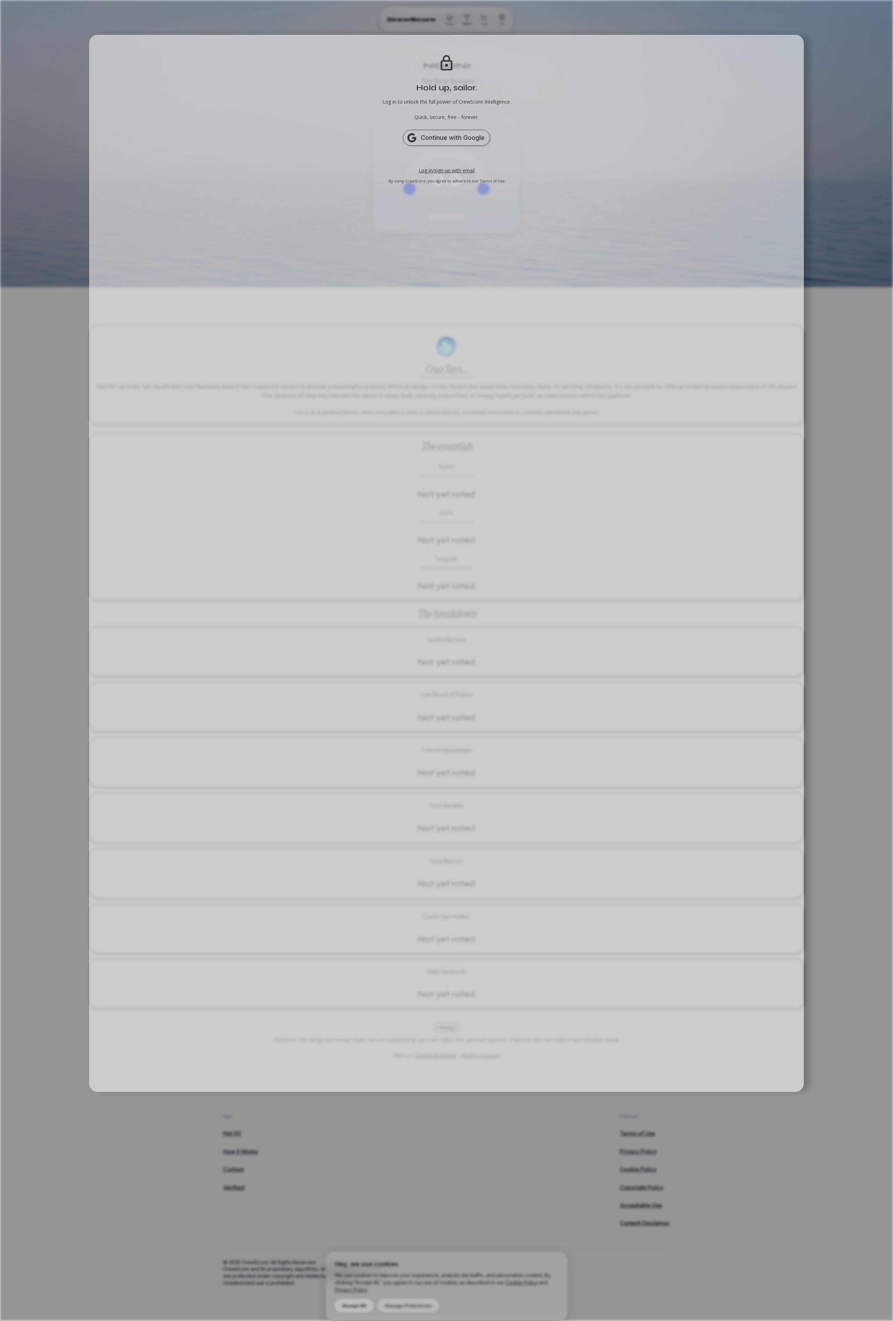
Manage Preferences (408, 1305)
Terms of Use (492, 180)
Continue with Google (453, 137)
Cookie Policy (521, 1282)
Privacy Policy (351, 1290)
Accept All (354, 1305)
